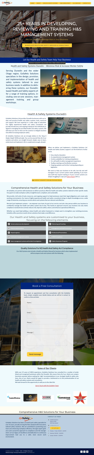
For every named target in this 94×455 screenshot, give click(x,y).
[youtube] (87, 452)
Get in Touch (71, 176)
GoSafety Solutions (10, 450)
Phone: (29, 322)
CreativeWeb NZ (30, 452)
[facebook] (81, 452)
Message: (30, 332)
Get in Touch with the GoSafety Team (47, 385)
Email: (29, 312)
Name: (29, 302)
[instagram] (84, 452)
